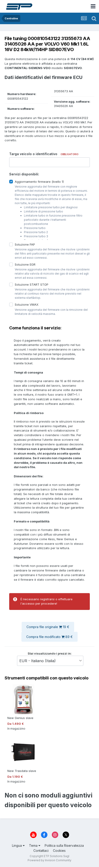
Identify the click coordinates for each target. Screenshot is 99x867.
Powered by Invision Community (49, 860)
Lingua (17, 845)
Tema (33, 845)
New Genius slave (20, 718)
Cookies (59, 851)
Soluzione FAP (25, 244)
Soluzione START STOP (31, 284)
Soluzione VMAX (26, 304)
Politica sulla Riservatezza (64, 845)
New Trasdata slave (21, 771)
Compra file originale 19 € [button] (47, 627)
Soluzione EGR (25, 264)
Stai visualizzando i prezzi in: (50, 653)
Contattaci (41, 851)
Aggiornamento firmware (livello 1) (39, 181)
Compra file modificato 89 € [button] (49, 637)
